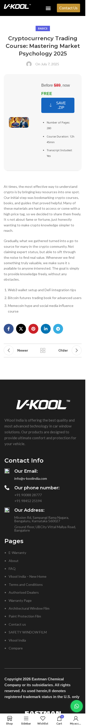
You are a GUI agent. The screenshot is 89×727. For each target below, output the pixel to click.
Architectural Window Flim (29, 608)
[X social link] (21, 329)
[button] (48, 8)
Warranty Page (20, 600)
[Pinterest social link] (33, 329)
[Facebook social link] (9, 329)
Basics (42, 28)
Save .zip (61, 105)
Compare (16, 648)
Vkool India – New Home (27, 576)
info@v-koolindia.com (30, 478)
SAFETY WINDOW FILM (28, 632)
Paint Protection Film (25, 616)
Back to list (42, 350)
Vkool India (17, 640)
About (14, 561)
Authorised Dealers (24, 592)
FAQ (12, 568)
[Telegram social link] (58, 329)
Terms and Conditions (26, 584)
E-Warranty (17, 552)
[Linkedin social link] (46, 329)
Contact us (17, 624)
